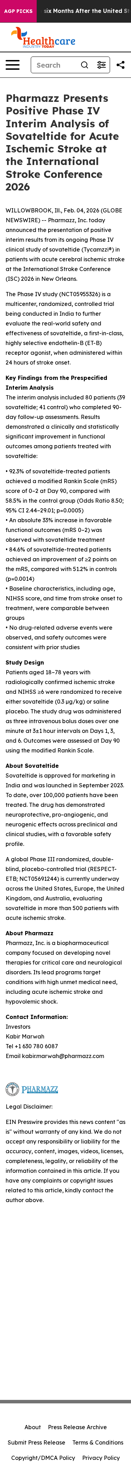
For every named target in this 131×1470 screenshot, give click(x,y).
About (32, 1427)
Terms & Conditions (97, 1442)
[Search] (84, 65)
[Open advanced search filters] (101, 65)
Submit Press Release (36, 1442)
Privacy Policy (101, 1457)
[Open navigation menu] (13, 65)
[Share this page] (120, 65)
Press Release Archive (77, 1427)
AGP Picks (18, 11)
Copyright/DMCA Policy (43, 1457)
